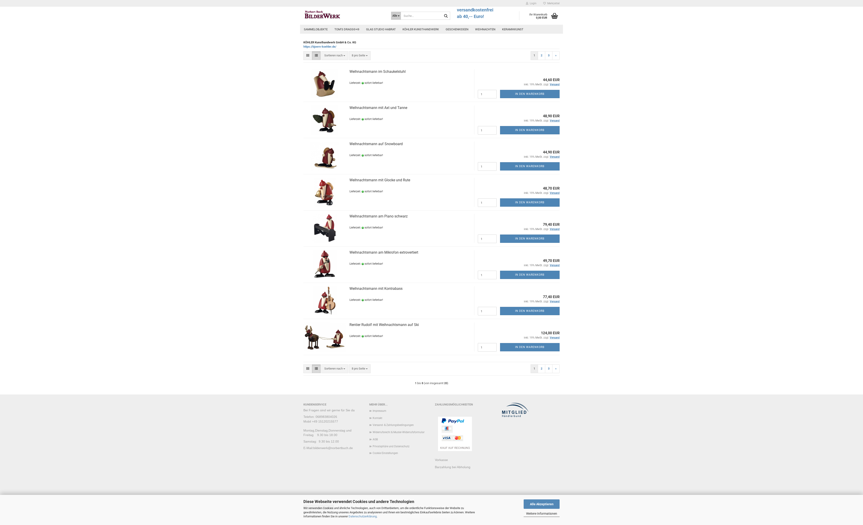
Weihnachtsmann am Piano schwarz (378, 216)
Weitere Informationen (541, 513)
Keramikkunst (512, 29)
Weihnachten (485, 29)
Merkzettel (553, 3)
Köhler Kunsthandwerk (421, 29)
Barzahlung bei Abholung (452, 467)
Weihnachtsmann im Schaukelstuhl (377, 71)
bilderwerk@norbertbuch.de (333, 448)
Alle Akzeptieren (542, 504)
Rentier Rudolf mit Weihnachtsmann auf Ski (384, 325)
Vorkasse (441, 460)
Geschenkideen (457, 29)
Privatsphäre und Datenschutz (391, 446)
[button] (307, 55)
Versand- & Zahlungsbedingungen (393, 425)
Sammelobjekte (316, 29)
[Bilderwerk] (343, 14)
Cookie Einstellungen (385, 453)
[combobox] (334, 55)
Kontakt (377, 418)
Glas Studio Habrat (381, 29)
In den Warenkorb (529, 93)
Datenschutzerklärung (363, 516)
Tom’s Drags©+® (346, 29)
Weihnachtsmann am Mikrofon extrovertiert (383, 252)
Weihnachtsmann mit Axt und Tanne (378, 108)
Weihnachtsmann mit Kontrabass (376, 288)
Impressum (379, 410)
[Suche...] (446, 16)
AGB (375, 439)
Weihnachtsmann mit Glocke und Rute (379, 180)
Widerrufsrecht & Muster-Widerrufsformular (399, 432)
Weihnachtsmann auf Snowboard (376, 144)
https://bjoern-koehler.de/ (319, 46)
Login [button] (532, 3)
